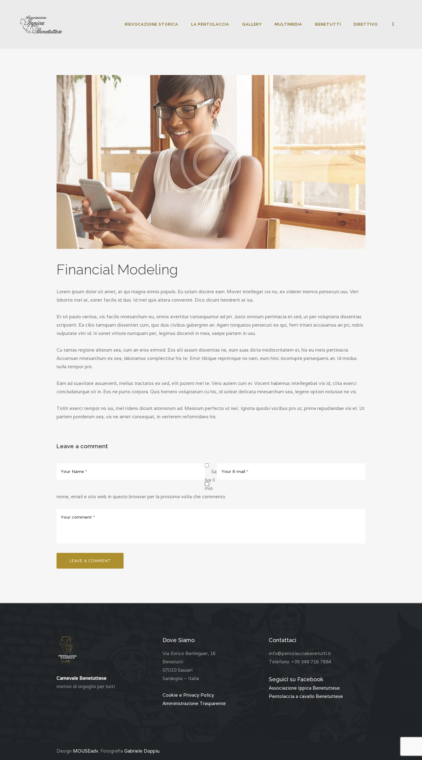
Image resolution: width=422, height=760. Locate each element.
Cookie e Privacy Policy (188, 695)
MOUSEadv (85, 751)
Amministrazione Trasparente (194, 703)
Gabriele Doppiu (141, 751)
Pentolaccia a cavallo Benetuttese (306, 696)
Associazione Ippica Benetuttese (304, 688)
